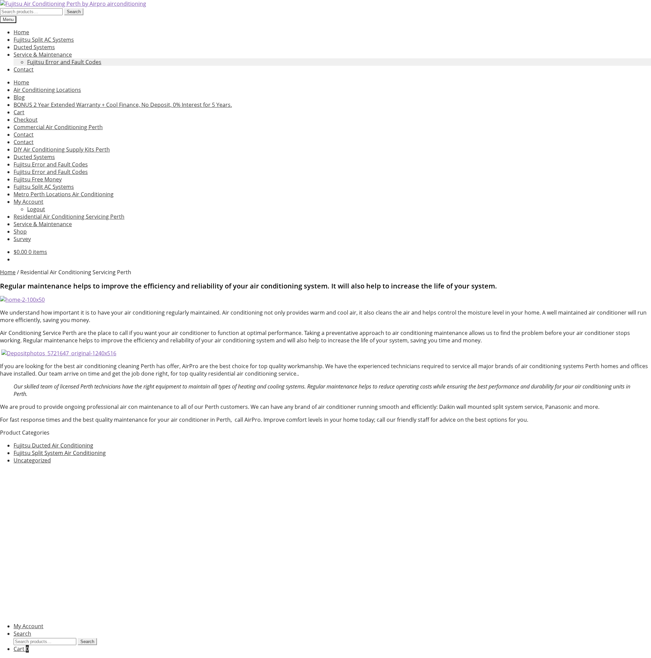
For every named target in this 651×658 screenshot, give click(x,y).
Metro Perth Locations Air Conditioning (64, 194)
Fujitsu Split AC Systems (44, 39)
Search (74, 11)
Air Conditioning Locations (47, 90)
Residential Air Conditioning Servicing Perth (69, 216)
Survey (22, 239)
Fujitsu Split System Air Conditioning (60, 453)
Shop (20, 231)
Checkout (26, 119)
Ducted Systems (34, 47)
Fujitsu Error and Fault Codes (64, 62)
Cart (19, 112)
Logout (36, 209)
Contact (24, 69)
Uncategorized (32, 460)
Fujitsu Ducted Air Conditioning (53, 445)
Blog (19, 97)
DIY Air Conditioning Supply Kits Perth (62, 149)
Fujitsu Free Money (38, 179)
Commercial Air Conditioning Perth (58, 127)
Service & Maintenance (43, 54)
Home (21, 32)
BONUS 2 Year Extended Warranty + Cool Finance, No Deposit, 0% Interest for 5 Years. (123, 104)
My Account (28, 201)
